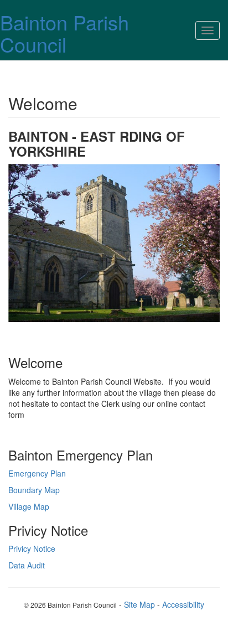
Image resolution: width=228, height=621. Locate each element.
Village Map (28, 506)
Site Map (139, 604)
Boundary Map (34, 489)
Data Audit (26, 565)
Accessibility (183, 604)
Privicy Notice (31, 548)
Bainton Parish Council (64, 33)
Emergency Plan (37, 473)
